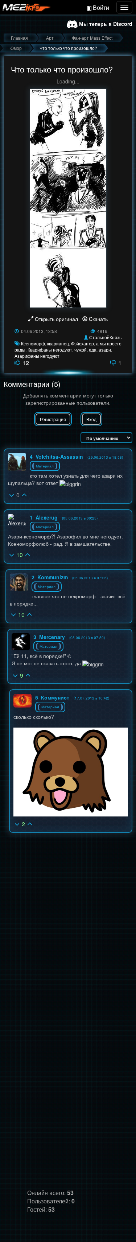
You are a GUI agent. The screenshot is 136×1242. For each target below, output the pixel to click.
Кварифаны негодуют (50, 349)
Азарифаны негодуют (37, 356)
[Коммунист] (22, 701)
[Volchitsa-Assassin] (17, 462)
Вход (91, 419)
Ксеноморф (33, 343)
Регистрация (53, 419)
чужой (80, 349)
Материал (45, 466)
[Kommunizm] (19, 582)
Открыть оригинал (56, 318)
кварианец (58, 343)
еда (92, 349)
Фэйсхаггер (82, 343)
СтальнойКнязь (105, 337)
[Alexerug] (17, 520)
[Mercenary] (21, 641)
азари (105, 349)
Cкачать (97, 318)
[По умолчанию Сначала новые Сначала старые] (106, 437)
